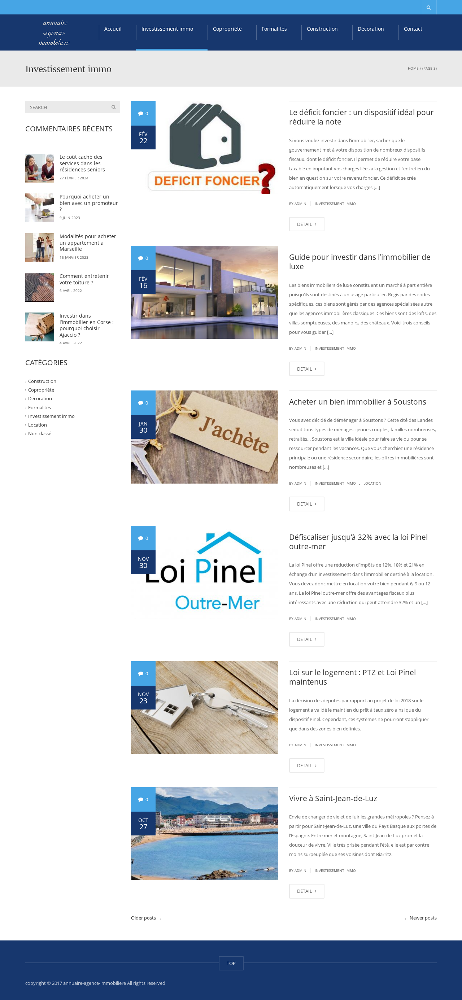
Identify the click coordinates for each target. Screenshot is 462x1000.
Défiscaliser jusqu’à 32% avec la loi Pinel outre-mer (358, 541)
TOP (231, 963)
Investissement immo (167, 28)
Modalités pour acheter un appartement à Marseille (88, 242)
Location (372, 483)
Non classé (39, 433)
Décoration (371, 28)
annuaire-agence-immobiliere (94, 983)
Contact (413, 28)
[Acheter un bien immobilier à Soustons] (205, 437)
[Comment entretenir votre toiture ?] (39, 287)
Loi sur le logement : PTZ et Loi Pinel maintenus (352, 677)
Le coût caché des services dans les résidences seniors (82, 163)
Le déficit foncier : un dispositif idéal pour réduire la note (361, 117)
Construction (322, 28)
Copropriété (227, 28)
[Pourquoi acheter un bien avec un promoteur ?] (39, 207)
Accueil (113, 28)
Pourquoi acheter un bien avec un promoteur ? (89, 203)
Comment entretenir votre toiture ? (84, 279)
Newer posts (420, 917)
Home (413, 68)
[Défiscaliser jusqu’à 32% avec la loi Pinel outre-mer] (205, 572)
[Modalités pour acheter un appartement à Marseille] (39, 247)
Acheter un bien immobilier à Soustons (357, 402)
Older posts (146, 917)
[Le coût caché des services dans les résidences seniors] (39, 168)
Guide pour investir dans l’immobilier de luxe (360, 261)
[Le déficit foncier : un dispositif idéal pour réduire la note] (205, 147)
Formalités (274, 28)
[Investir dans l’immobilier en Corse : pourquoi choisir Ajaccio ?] (39, 327)
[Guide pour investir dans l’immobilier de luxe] (205, 292)
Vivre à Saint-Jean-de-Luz (333, 798)
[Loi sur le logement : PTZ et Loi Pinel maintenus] (205, 707)
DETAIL (305, 224)
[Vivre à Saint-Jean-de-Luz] (205, 833)
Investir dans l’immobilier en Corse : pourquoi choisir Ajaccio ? (87, 325)
